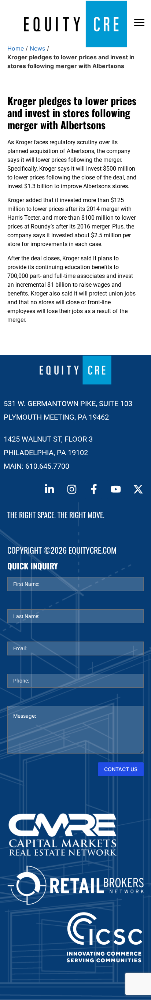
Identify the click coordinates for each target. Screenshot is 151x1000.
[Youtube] (116, 489)
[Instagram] (71, 489)
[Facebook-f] (94, 489)
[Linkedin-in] (49, 489)
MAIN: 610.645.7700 (36, 466)
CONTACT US (120, 769)
